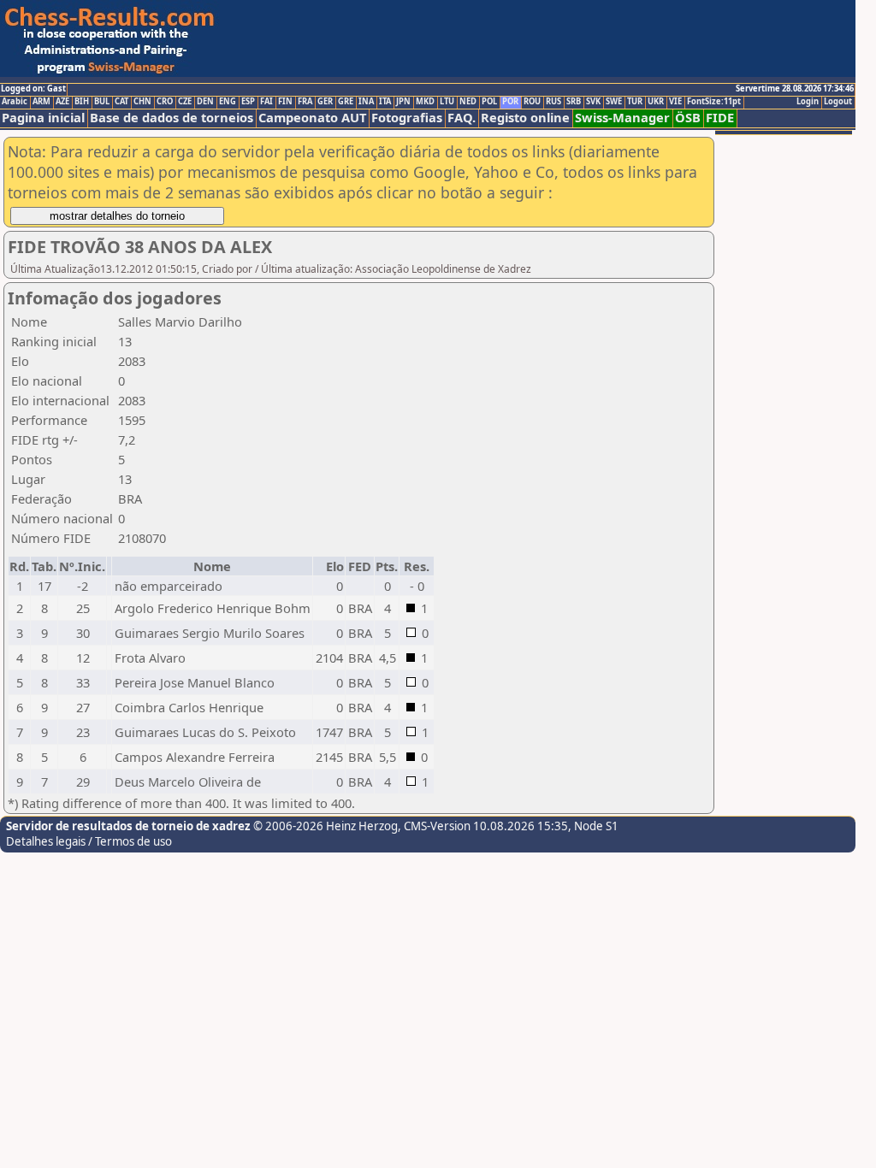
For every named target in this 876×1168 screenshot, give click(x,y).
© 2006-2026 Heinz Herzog (324, 826)
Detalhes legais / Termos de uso (89, 841)
